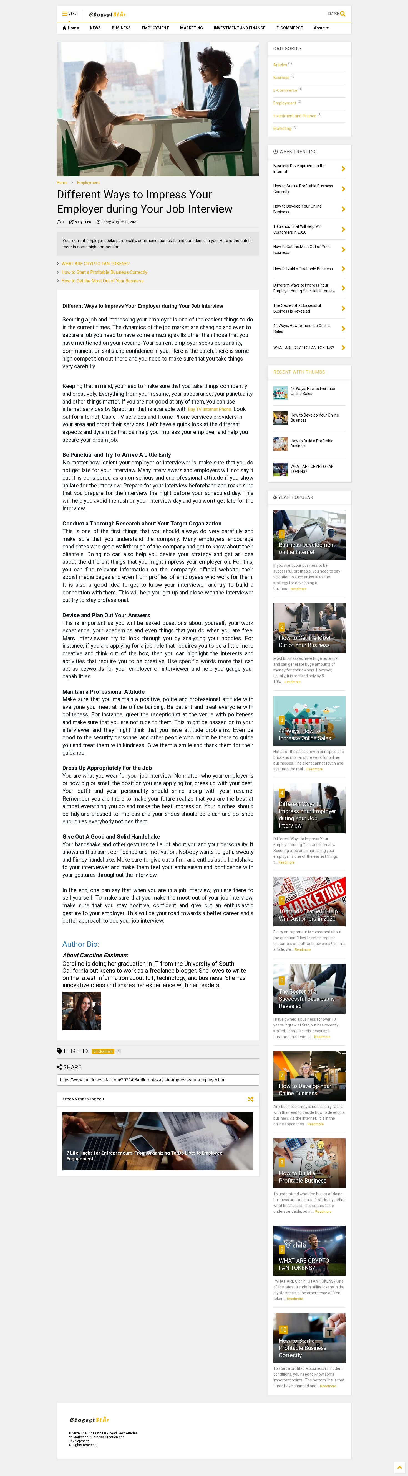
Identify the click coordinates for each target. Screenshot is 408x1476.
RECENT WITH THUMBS (299, 372)
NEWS (95, 28)
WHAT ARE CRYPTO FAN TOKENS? (96, 263)
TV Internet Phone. (210, 409)
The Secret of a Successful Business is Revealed (307, 998)
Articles (280, 65)
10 (283, 1329)
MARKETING (191, 28)
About (319, 28)
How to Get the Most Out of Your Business (103, 281)
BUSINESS (121, 28)
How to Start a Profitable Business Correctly (104, 272)
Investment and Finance (294, 116)
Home (73, 28)
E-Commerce (285, 90)
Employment (88, 182)
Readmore (299, 589)
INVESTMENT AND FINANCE (239, 28)
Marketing (282, 128)
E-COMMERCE (289, 28)
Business (281, 77)
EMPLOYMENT (155, 28)
